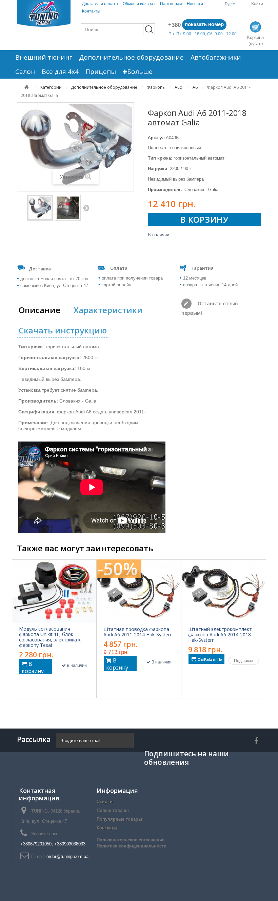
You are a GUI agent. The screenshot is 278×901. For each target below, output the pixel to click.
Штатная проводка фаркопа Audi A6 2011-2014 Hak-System (138, 632)
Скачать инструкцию (63, 330)
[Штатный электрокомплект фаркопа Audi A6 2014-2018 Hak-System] (223, 591)
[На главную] (26, 87)
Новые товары (113, 810)
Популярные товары (119, 819)
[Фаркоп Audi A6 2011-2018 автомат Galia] (40, 207)
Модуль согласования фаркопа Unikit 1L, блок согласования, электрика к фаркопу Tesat (50, 637)
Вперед (86, 207)
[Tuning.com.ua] (44, 13)
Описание (39, 309)
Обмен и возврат (139, 3)
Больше (140, 71)
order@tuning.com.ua (67, 856)
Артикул (156, 137)
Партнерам (171, 3)
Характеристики (108, 309)
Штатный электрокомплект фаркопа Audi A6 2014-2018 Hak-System (220, 635)
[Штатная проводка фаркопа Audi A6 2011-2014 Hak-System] (139, 591)
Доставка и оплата (100, 3)
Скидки (105, 801)
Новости (195, 3)
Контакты (91, 11)
